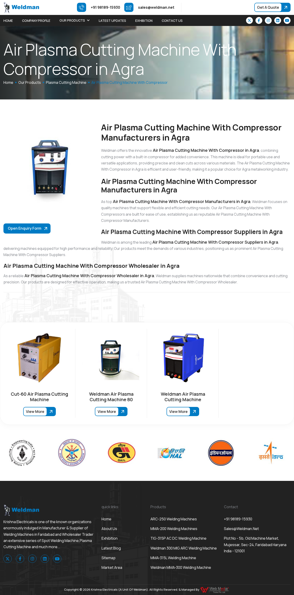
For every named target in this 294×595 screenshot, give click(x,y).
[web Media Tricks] (215, 589)
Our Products (72, 20)
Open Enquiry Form (24, 228)
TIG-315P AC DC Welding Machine (178, 538)
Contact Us (172, 20)
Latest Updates (112, 20)
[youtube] (287, 20)
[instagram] (268, 20)
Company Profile (36, 20)
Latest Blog (111, 548)
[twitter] (249, 20)
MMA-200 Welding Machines (173, 528)
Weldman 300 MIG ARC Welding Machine (183, 548)
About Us (109, 528)
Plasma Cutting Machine (66, 82)
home (8, 82)
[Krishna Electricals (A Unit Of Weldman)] (21, 7)
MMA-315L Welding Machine (173, 557)
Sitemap (109, 557)
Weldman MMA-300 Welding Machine (180, 567)
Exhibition (144, 20)
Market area (112, 567)
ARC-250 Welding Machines (173, 519)
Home (8, 20)
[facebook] (258, 20)
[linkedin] (277, 20)
